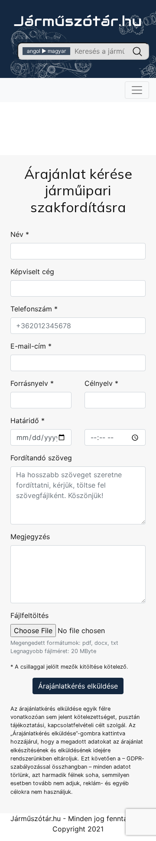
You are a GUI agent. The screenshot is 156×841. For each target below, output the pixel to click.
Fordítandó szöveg (41, 457)
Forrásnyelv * (32, 383)
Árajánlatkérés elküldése (78, 686)
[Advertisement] (78, 121)
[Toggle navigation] (137, 90)
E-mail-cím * (31, 346)
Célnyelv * (101, 383)
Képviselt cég (32, 271)
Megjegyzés (30, 536)
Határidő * (27, 420)
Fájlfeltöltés (29, 615)
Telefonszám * (34, 308)
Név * (19, 234)
